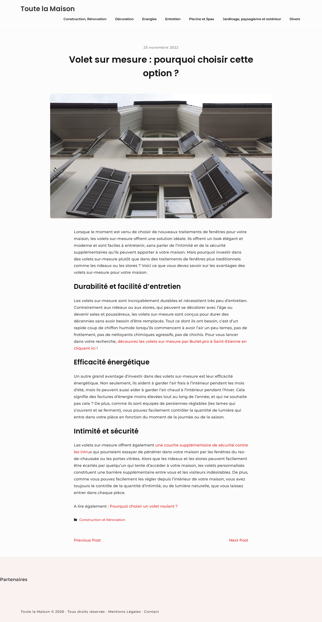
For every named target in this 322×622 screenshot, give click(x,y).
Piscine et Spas (201, 19)
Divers (295, 19)
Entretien (172, 19)
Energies (149, 19)
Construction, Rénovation (85, 19)
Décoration (124, 19)
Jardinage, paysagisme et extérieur (252, 19)
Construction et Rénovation (102, 520)
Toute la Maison (48, 9)
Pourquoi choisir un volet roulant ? (144, 506)
